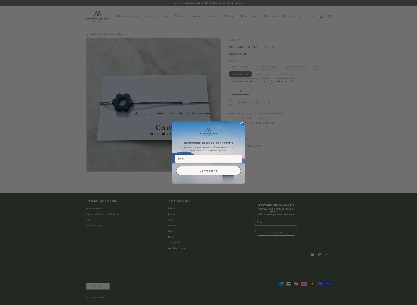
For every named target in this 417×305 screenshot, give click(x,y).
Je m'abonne (208, 170)
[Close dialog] (242, 124)
